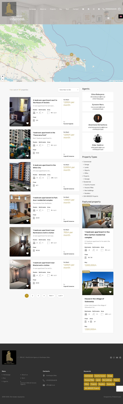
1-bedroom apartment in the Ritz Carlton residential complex (97, 235)
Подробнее (20, 120)
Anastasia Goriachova (98, 125)
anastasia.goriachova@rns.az (97, 127)
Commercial (87, 162)
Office (86, 173)
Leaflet (111, 81)
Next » (51, 296)
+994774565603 (97, 99)
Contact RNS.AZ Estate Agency (28, 383)
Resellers (87, 193)
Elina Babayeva (97, 94)
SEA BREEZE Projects (91, 196)
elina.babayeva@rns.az (98, 97)
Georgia (86, 179)
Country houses (89, 185)
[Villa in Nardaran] (43, 32)
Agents (5, 381)
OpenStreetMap (119, 81)
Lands (86, 167)
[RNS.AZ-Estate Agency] (9, 15)
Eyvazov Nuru (98, 105)
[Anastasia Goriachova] (98, 121)
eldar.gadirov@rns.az (98, 147)
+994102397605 (97, 109)
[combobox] (68, 90)
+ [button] (2, 76)
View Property (98, 223)
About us (43, 9)
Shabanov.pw (116, 397)
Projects (53, 9)
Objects (87, 170)
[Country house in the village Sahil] (58, 68)
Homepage (32, 9)
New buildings (89, 190)
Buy (60, 9)
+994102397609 (97, 149)
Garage (86, 164)
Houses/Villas (88, 187)
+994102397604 (97, 129)
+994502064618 (110, 9)
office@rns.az (50, 385)
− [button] (2, 79)
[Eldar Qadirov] (98, 142)
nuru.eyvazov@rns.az (98, 107)
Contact (76, 9)
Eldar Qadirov (97, 145)
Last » (60, 296)
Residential (87, 182)
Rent (67, 9)
